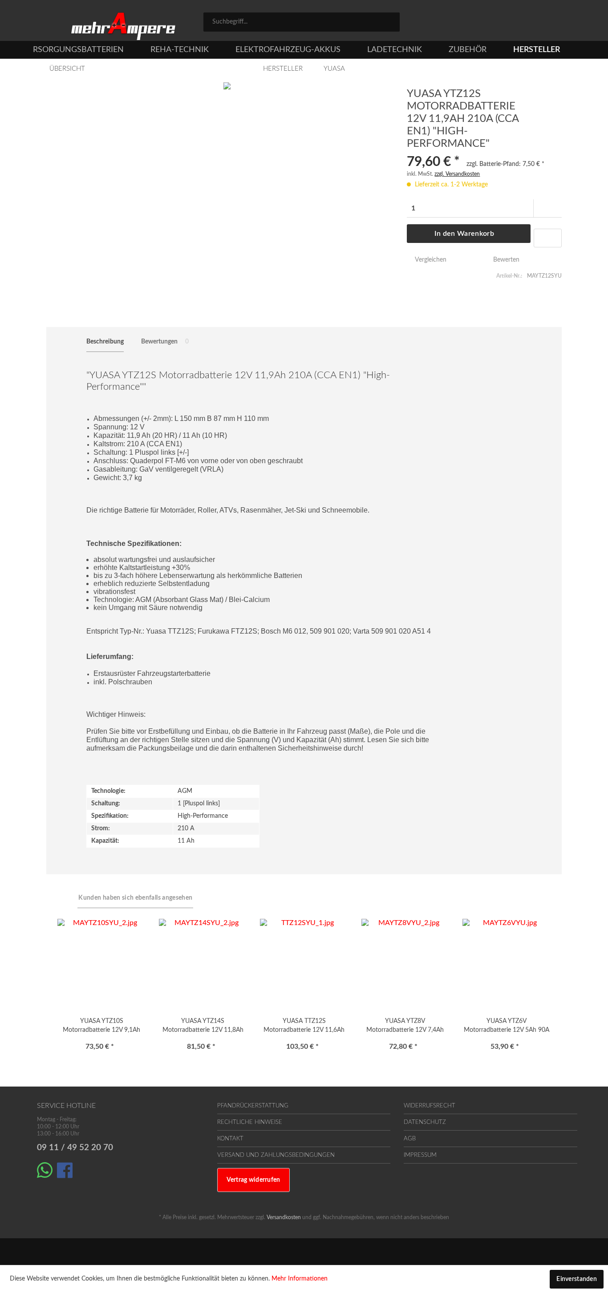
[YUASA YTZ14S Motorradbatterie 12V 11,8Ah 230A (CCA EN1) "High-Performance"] (203, 963)
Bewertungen (165, 342)
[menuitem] (301, 22)
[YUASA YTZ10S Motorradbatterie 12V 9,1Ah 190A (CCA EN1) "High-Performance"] (101, 963)
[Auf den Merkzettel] (547, 238)
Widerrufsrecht (429, 1106)
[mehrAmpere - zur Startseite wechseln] (123, 26)
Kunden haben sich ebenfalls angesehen (135, 898)
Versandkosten (284, 1217)
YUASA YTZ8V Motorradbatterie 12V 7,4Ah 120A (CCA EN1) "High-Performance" (405, 1027)
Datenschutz (425, 1122)
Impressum (420, 1155)
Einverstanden (576, 1279)
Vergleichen (429, 260)
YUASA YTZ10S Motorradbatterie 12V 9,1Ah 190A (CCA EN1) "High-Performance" (101, 1027)
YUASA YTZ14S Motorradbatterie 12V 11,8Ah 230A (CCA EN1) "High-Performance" (202, 1027)
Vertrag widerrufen (253, 1180)
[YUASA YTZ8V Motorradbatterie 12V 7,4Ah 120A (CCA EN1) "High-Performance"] (405, 963)
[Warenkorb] (566, 23)
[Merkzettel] (492, 23)
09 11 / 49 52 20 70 (75, 1147)
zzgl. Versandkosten (457, 174)
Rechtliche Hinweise (249, 1122)
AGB (410, 1139)
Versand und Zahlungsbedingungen (276, 1155)
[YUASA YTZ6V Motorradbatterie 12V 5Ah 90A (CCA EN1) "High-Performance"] (506, 963)
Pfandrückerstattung (252, 1106)
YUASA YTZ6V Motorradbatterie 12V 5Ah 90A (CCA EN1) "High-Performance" (506, 1027)
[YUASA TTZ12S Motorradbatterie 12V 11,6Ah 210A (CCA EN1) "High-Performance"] (304, 963)
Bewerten (505, 260)
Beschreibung (105, 342)
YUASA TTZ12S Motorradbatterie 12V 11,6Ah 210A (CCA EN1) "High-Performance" (304, 1027)
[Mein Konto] (531, 23)
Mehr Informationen (300, 1279)
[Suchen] (390, 21)
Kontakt (230, 1139)
